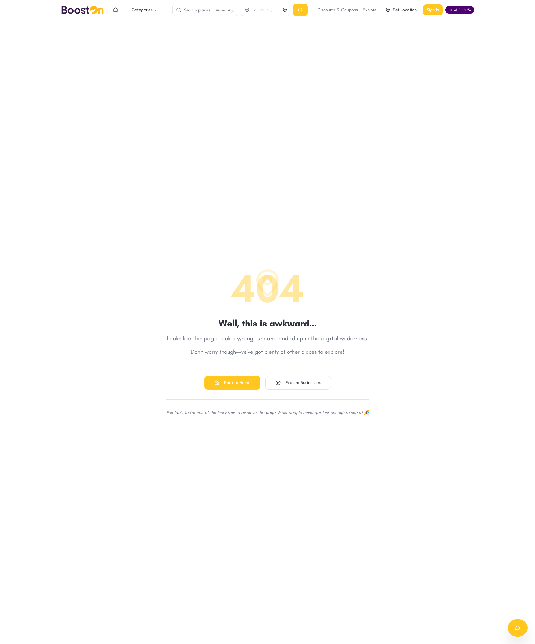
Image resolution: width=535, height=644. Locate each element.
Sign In (433, 9)
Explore (370, 9)
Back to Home (237, 382)
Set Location (405, 9)
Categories (142, 9)
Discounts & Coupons (338, 9)
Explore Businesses (303, 382)
